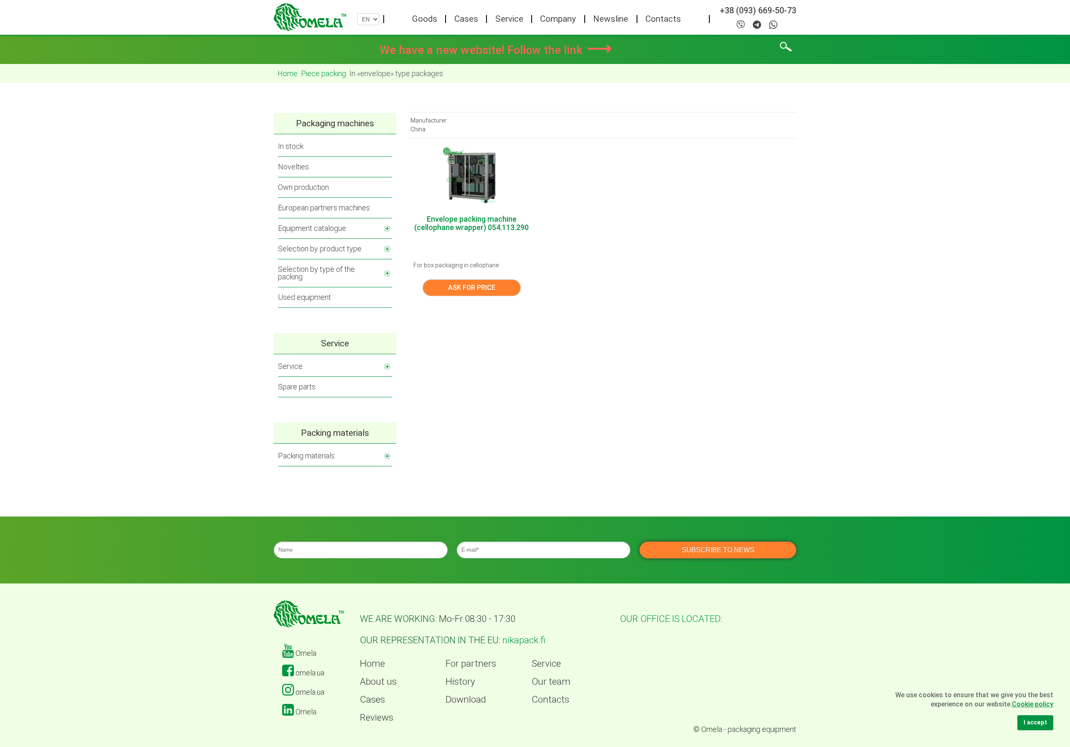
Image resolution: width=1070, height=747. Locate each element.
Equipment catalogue (312, 228)
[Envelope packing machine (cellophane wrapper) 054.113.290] (471, 176)
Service (509, 19)
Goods (424, 19)
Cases (466, 19)
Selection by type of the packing (316, 273)
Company (558, 19)
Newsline (610, 19)
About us (378, 681)
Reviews (376, 717)
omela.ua (309, 672)
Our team (551, 681)
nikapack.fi (523, 640)
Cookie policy (1032, 704)
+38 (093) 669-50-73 (758, 10)
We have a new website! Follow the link (496, 50)
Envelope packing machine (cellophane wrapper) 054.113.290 (471, 223)
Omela (305, 653)
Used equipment (304, 297)
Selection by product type (320, 248)
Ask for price (471, 288)
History (460, 681)
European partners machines (324, 207)
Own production (303, 187)
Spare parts (297, 386)
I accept (1035, 722)
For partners (471, 663)
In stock (290, 146)
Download (466, 699)
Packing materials (306, 455)
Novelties (293, 166)
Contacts (663, 19)
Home (372, 663)
